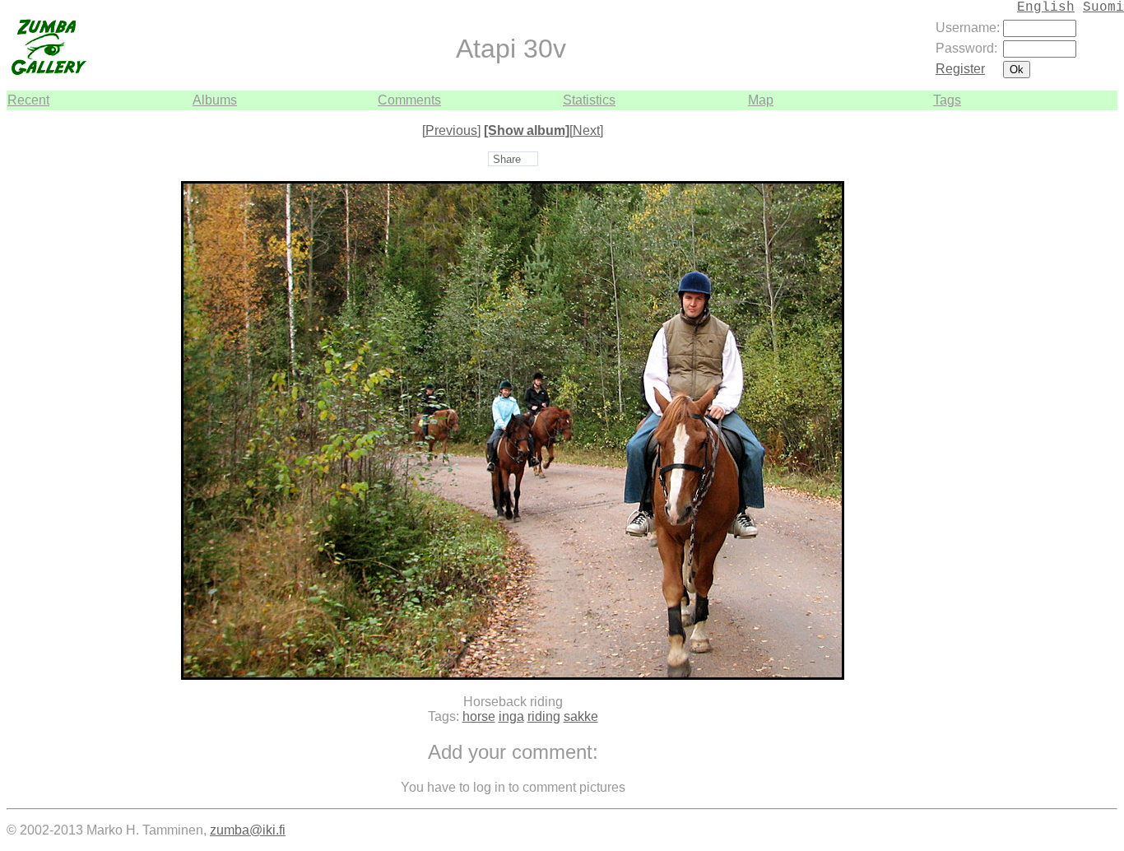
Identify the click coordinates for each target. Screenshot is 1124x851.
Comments (409, 100)
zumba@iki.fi (248, 830)
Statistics (589, 100)
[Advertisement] (1068, 357)
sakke (581, 716)
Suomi (1103, 7)
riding (543, 716)
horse (478, 716)
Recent (28, 100)
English (1046, 7)
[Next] (586, 130)
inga (511, 716)
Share (507, 159)
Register (960, 69)
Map (760, 100)
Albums (215, 100)
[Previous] (451, 130)
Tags (947, 100)
